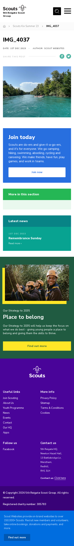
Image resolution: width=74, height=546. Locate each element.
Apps (6, 432)
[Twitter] (68, 56)
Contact (7, 423)
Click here (60, 478)
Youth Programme (13, 408)
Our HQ (7, 427)
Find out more (37, 346)
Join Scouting (10, 398)
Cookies (45, 413)
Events (7, 418)
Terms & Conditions (52, 408)
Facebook (8, 449)
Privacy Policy (48, 398)
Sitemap (45, 403)
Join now (37, 172)
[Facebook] (62, 56)
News (6, 413)
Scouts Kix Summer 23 (26, 26)
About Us (8, 403)
